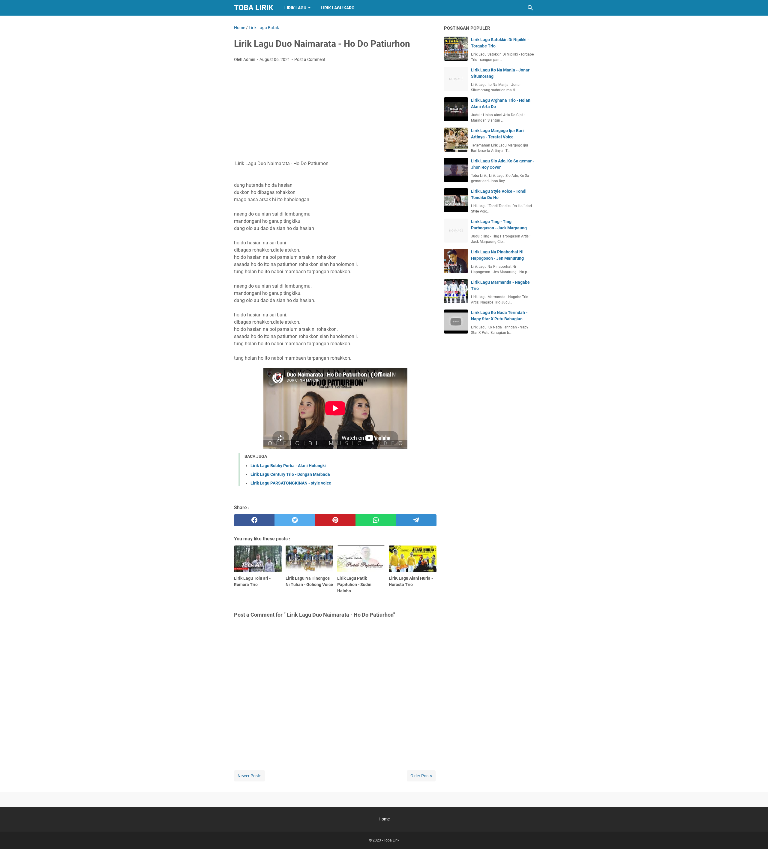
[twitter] (294, 520)
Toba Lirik (253, 7)
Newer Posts (249, 775)
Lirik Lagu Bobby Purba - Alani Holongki (288, 465)
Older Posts (421, 775)
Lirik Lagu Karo (338, 7)
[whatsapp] (376, 520)
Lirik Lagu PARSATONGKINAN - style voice (290, 483)
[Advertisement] (335, 112)
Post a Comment (310, 59)
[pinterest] (335, 520)
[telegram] (416, 520)
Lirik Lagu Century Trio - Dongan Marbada (290, 474)
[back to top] (756, 835)
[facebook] (254, 520)
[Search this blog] (530, 7)
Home (384, 819)
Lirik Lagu (295, 7)
